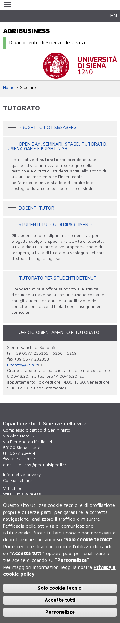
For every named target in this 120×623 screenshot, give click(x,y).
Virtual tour (13, 488)
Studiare (28, 87)
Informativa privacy (22, 474)
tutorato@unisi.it (22, 364)
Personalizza (60, 612)
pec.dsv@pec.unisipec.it (39, 464)
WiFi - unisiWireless (22, 493)
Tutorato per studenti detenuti (58, 278)
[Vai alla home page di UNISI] (80, 75)
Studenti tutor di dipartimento (57, 224)
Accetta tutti (60, 600)
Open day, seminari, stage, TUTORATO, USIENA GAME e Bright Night (58, 146)
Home (8, 87)
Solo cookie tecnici (60, 588)
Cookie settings (18, 480)
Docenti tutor (36, 208)
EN (113, 15)
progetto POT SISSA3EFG (48, 127)
